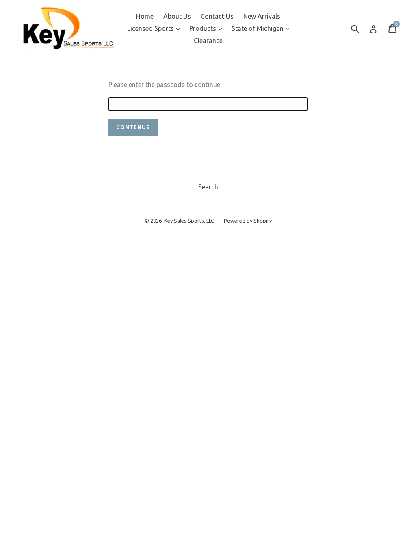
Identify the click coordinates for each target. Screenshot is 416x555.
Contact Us (217, 16)
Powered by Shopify (248, 220)
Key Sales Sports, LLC (189, 220)
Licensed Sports (155, 28)
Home (145, 16)
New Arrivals (261, 16)
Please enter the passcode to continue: (164, 84)
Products (207, 28)
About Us (177, 16)
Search (208, 187)
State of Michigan (262, 28)
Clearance (208, 40)
